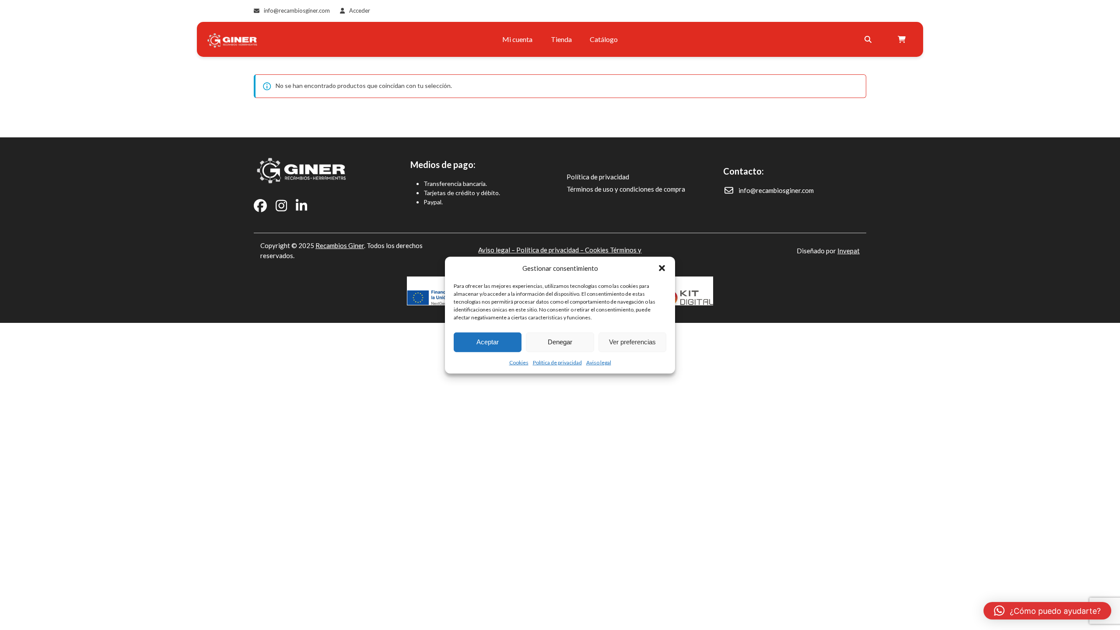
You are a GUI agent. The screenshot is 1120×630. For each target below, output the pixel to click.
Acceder (359, 10)
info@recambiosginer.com (297, 10)
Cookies (518, 362)
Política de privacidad (557, 362)
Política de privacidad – (550, 250)
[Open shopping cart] (902, 39)
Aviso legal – (497, 250)
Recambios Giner (339, 245)
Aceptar (487, 342)
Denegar (560, 342)
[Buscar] (868, 39)
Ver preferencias (632, 342)
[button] (662, 268)
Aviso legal (598, 362)
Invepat (848, 251)
